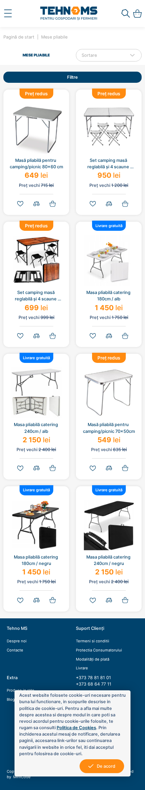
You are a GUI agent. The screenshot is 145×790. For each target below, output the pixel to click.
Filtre (72, 77)
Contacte (15, 650)
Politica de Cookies (76, 727)
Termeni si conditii (92, 641)
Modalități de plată (92, 659)
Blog (11, 699)
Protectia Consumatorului (99, 650)
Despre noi (17, 641)
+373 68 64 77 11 (93, 684)
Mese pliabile (54, 37)
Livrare (82, 668)
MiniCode (21, 776)
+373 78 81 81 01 (93, 677)
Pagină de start (18, 37)
